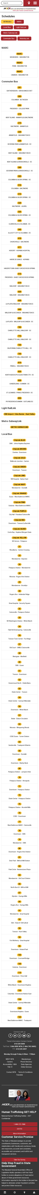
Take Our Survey (19, 1160)
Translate (19, 1075)
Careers (10, 1062)
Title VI (9, 1067)
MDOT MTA (10, 1059)
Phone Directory (26, 1062)
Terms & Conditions (25, 1072)
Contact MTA (11, 1072)
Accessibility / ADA (10, 1064)
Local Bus (7, 27)
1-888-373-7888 (19, 1124)
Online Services (26, 1067)
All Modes (7, 22)
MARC (19, 22)
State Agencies (26, 1064)
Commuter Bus (8, 38)
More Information (25, 1133)
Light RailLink (21, 27)
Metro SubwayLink (10, 33)
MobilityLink (24, 38)
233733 (19, 1129)
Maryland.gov (26, 1059)
